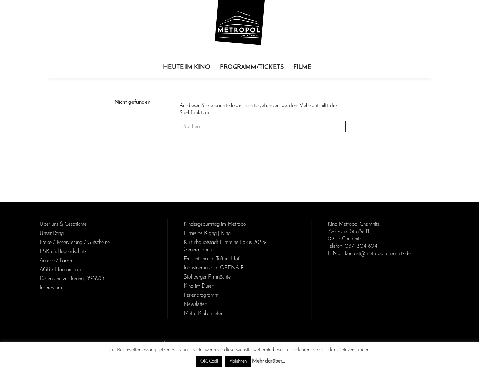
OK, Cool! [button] (209, 361)
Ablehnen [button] (238, 361)
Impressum (51, 288)
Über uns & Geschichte (63, 224)
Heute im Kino (186, 67)
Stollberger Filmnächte (207, 277)
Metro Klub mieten (203, 313)
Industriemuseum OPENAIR (214, 268)
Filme (302, 67)
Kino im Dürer (198, 286)
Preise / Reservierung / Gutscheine (75, 242)
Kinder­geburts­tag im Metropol (215, 224)
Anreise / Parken (56, 261)
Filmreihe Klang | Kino (207, 233)
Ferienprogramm (201, 295)
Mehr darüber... (268, 361)
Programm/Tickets (252, 67)
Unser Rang (52, 233)
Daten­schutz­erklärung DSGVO (72, 279)
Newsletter (195, 304)
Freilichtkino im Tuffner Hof (212, 259)
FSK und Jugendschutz (63, 251)
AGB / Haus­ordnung (61, 270)
